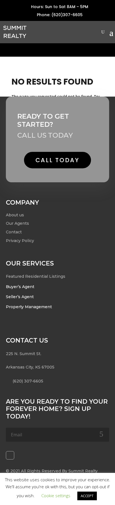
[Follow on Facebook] (10, 455)
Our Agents (17, 223)
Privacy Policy (20, 240)
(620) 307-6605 (28, 381)
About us (15, 214)
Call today (57, 160)
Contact (14, 231)
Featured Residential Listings (35, 276)
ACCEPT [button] (87, 495)
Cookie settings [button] (55, 495)
